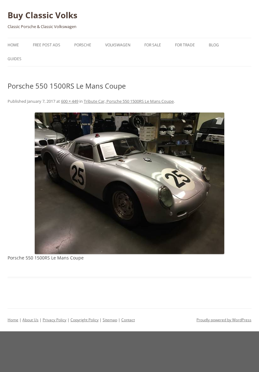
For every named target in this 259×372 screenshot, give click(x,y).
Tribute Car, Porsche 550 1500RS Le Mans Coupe (129, 101)
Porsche (82, 45)
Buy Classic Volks (42, 15)
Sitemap (110, 320)
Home (13, 45)
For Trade (185, 45)
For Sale (152, 45)
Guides (14, 58)
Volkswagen (117, 45)
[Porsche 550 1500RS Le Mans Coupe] (129, 183)
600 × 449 (69, 101)
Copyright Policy (84, 320)
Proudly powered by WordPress (223, 320)
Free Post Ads (46, 45)
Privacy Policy (54, 320)
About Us (30, 320)
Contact (128, 320)
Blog (214, 45)
